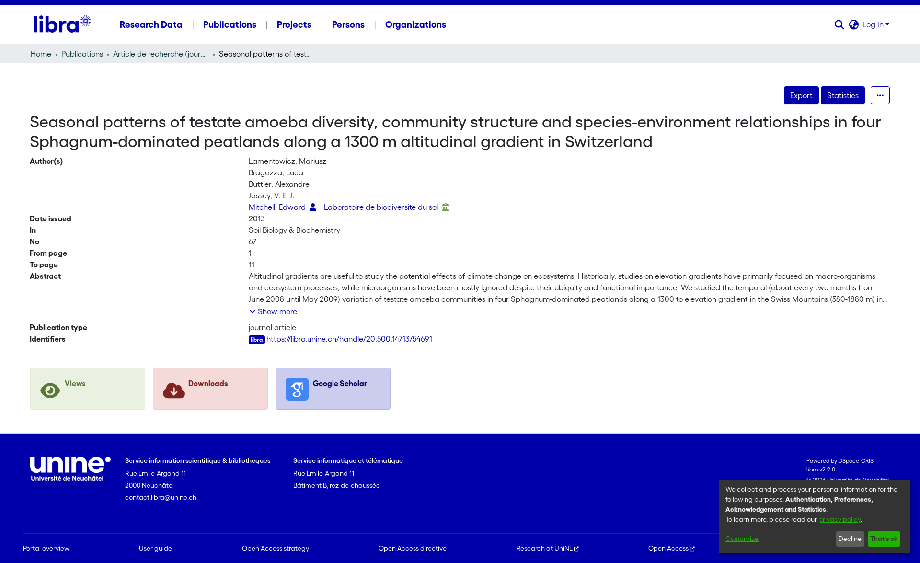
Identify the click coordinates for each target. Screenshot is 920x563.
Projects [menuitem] (294, 24)
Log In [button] (874, 24)
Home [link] (41, 53)
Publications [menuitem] (229, 24)
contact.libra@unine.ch (160, 497)
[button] (839, 24)
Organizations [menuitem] (415, 24)
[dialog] (814, 516)
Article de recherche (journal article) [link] (161, 53)
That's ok (883, 538)
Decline (850, 538)
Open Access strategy (275, 548)
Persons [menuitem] (348, 24)
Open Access (668, 548)
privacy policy (839, 519)
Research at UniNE (545, 548)
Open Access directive (413, 548)
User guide (155, 548)
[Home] (62, 24)
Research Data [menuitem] (151, 24)
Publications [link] (82, 53)
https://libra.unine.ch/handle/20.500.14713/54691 (349, 338)
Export (801, 95)
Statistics (843, 95)
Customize (742, 538)
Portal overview (46, 548)
